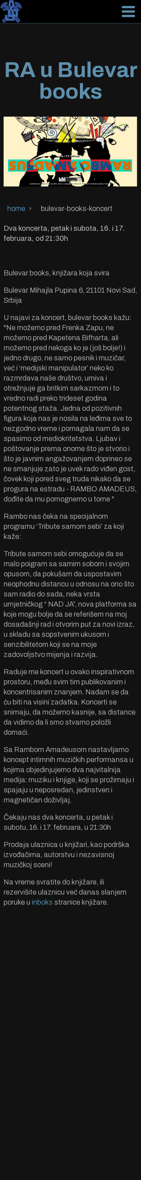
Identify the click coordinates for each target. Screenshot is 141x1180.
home (16, 208)
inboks (42, 902)
